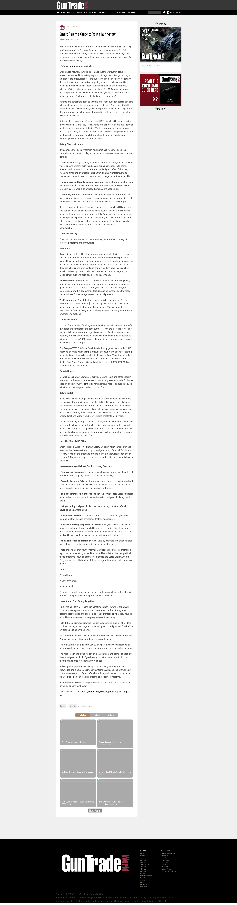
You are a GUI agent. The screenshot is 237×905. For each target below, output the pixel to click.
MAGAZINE (102, 12)
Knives (142, 873)
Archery (143, 867)
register (73, 706)
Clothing (143, 869)
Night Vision (144, 878)
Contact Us (165, 860)
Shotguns (143, 887)
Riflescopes (144, 884)
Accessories (144, 858)
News (142, 853)
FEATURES (70, 12)
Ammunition (144, 864)
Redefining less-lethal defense (74, 742)
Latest (97, 715)
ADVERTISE (93, 12)
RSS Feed (164, 864)
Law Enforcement (146, 876)
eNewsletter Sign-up (168, 853)
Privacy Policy (166, 869)
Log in (63, 706)
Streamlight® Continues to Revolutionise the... (110, 743)
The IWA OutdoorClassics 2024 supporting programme (111, 803)
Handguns (143, 871)
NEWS (63, 12)
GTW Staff (64, 39)
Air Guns (143, 860)
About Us (164, 862)
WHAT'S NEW (81, 12)
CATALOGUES (120, 12)
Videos (111, 715)
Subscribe (164, 856)
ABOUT (111, 12)
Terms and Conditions (169, 871)
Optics (142, 880)
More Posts (94, 810)
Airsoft (142, 862)
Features (71, 26)
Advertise (164, 858)
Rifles (142, 882)
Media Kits (165, 867)
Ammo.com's (76, 66)
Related (82, 715)
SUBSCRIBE (131, 12)
